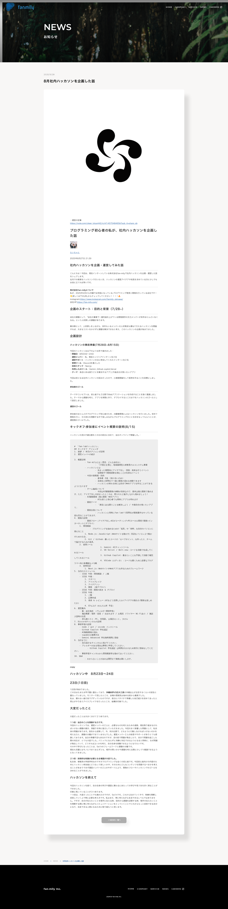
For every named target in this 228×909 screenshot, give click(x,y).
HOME (169, 7)
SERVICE (192, 7)
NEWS (203, 7)
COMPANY (180, 7)
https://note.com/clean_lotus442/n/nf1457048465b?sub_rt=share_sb (103, 223)
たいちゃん (75, 252)
